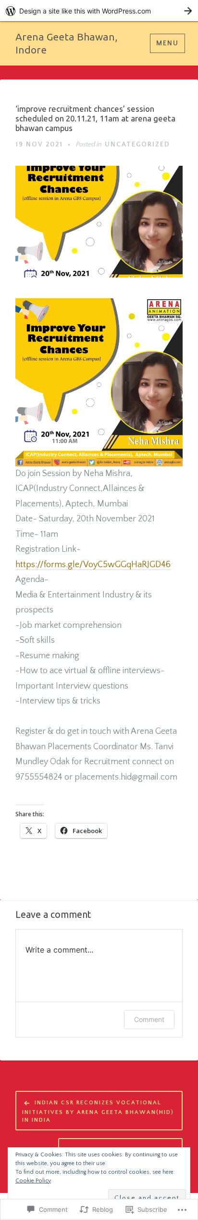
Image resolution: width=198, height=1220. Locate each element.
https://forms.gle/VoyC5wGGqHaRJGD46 (93, 565)
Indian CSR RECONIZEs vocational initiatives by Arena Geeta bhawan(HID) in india (98, 1111)
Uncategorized (137, 144)
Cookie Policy (33, 1181)
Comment (149, 1019)
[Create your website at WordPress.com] (99, 11)
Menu (167, 43)
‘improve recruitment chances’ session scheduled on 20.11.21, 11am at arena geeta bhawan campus (95, 118)
